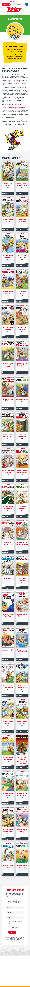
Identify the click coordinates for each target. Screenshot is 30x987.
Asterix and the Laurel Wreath (22, 471)
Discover (5, 193)
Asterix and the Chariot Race (8, 830)
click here (17, 940)
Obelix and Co (8, 578)
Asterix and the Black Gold (22, 615)
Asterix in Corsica (22, 507)
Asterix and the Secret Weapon (8, 687)
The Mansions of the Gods (8, 471)
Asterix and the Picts (8, 794)
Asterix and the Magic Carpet (22, 651)
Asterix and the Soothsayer (8, 507)
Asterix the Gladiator (22, 220)
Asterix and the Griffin (8, 866)
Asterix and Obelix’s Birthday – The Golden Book (22, 760)
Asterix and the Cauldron (8, 400)
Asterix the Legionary (22, 328)
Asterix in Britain (22, 292)
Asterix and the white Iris (22, 866)
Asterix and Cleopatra (22, 256)
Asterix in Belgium (22, 579)
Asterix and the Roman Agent (8, 436)
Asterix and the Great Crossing (22, 543)
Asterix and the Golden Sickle (22, 185)
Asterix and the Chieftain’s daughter (22, 831)
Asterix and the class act (22, 722)
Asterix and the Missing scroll (22, 794)
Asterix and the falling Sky (8, 758)
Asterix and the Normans (8, 328)
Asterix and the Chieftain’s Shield (8, 365)
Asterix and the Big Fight (8, 292)
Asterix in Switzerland (22, 436)
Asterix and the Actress (8, 722)
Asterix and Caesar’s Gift (8, 543)
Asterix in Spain (22, 399)
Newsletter (6, 4)
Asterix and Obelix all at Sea (22, 687)
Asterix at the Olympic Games (22, 364)
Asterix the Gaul (8, 185)
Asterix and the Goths (8, 220)
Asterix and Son (8, 650)
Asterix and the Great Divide (8, 615)
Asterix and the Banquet (8, 256)
